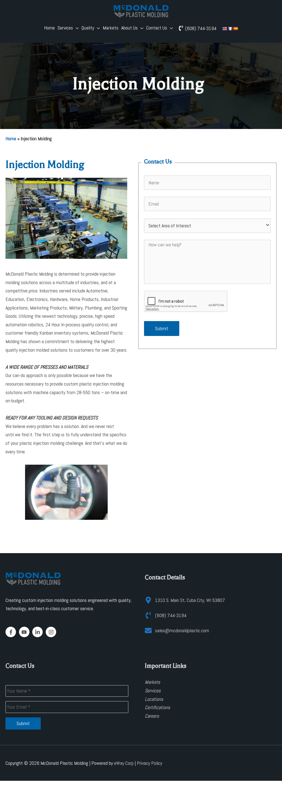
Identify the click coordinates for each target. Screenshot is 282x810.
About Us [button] (129, 28)
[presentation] (186, 301)
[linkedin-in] (38, 632)
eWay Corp (124, 763)
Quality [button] (88, 28)
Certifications (157, 707)
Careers (152, 716)
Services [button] (65, 28)
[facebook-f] (12, 632)
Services (153, 690)
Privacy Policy (149, 763)
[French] (229, 28)
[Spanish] (235, 28)
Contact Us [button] (156, 28)
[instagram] (52, 632)
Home (49, 28)
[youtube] (25, 632)
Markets (110, 28)
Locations (154, 699)
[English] (224, 28)
